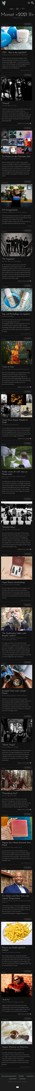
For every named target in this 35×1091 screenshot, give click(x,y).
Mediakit (21, 1076)
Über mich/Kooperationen (9, 1076)
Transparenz (29, 1076)
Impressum (22, 1079)
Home (11, 8)
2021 (17, 8)
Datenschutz (13, 1079)
